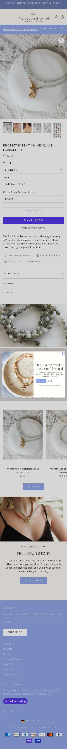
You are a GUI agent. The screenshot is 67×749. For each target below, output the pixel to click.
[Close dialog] (63, 353)
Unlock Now (40, 381)
